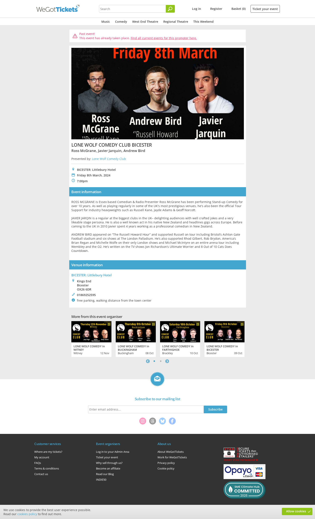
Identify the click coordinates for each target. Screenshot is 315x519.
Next (167, 361)
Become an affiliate (108, 468)
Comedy (121, 22)
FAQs (37, 463)
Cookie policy (166, 468)
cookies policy (27, 514)
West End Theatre (145, 22)
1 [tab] (154, 361)
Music (105, 22)
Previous (148, 361)
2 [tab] (161, 361)
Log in (196, 9)
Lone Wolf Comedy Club (109, 159)
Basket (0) (238, 9)
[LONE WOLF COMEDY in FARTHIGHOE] (180, 331)
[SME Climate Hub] (245, 498)
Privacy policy (166, 463)
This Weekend (203, 22)
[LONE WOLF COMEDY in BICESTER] (224, 331)
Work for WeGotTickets (172, 457)
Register (216, 9)
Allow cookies (296, 511)
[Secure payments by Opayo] (245, 478)
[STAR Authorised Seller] (241, 461)
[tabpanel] (91, 338)
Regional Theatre (175, 22)
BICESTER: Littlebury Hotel (91, 275)
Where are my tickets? (48, 452)
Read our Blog (105, 474)
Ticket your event (265, 9)
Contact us (41, 474)
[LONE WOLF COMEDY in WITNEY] (91, 331)
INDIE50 (101, 479)
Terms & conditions (46, 468)
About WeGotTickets (171, 452)
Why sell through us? (109, 463)
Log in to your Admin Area (112, 452)
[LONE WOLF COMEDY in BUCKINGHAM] (136, 331)
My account (41, 457)
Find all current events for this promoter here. (164, 38)
